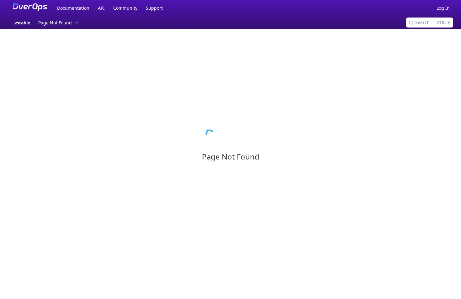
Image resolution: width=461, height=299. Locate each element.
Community (125, 8)
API (101, 8)
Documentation (73, 8)
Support (154, 8)
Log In (443, 8)
